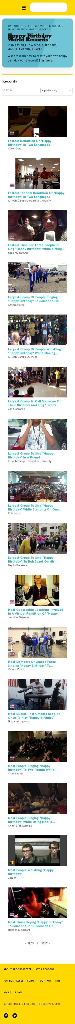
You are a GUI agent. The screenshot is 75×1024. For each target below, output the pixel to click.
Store (7, 992)
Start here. (46, 60)
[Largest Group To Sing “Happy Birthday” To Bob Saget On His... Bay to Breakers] (37, 538)
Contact (46, 981)
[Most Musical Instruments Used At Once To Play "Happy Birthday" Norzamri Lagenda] (37, 694)
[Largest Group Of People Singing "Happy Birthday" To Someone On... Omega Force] (37, 278)
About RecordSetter (18, 969)
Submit (31, 981)
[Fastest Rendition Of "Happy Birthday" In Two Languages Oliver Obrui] (37, 121)
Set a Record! (45, 969)
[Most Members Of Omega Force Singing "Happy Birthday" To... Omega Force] (37, 642)
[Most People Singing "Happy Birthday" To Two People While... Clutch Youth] (37, 746)
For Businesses (13, 981)
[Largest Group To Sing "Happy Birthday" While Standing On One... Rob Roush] (37, 486)
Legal (19, 992)
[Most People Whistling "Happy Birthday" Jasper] (37, 850)
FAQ (57, 981)
